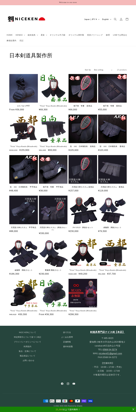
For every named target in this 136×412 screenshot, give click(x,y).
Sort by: (88, 70)
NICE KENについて (27, 332)
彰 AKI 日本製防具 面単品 (82, 146)
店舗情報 (67, 342)
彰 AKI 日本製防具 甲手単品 (23, 187)
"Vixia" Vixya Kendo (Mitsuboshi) (53, 106)
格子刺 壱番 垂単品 (112, 106)
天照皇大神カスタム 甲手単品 (23, 227)
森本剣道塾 (68, 346)
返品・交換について (27, 351)
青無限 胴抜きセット (53, 270)
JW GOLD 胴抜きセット (83, 227)
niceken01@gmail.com (110, 353)
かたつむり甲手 (23, 106)
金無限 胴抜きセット (24, 270)
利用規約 (27, 346)
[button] (20, 35)
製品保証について (27, 356)
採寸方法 (67, 332)
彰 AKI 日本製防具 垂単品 (112, 146)
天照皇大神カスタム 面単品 (83, 187)
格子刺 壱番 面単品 (83, 106)
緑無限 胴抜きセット (112, 227)
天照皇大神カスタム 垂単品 (112, 187)
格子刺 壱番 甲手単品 (53, 187)
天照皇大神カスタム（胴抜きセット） (53, 228)
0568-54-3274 (110, 349)
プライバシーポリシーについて (27, 342)
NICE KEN (63, 406)
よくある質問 (67, 337)
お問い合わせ (28, 360)
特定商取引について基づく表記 (27, 337)
